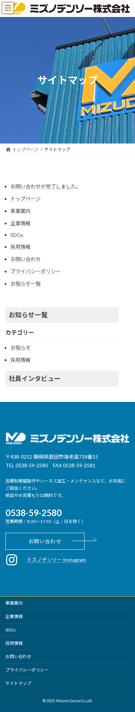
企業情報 (20, 223)
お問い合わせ (25, 259)
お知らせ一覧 (25, 283)
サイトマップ (18, 683)
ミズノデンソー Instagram (56, 560)
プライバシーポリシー (35, 271)
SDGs (16, 235)
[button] (45, 541)
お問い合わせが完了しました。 (45, 186)
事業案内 (20, 211)
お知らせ (20, 347)
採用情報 (20, 247)
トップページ (25, 199)
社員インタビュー (34, 378)
